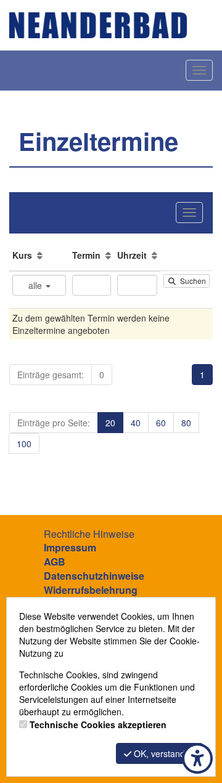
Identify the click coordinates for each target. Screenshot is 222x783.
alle (36, 285)
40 (136, 422)
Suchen (191, 280)
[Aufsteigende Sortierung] (40, 255)
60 (161, 422)
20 (110, 422)
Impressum (70, 547)
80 (186, 422)
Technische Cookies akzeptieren (98, 724)
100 (24, 443)
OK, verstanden (163, 753)
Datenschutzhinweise (94, 576)
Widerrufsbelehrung (91, 590)
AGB (54, 561)
